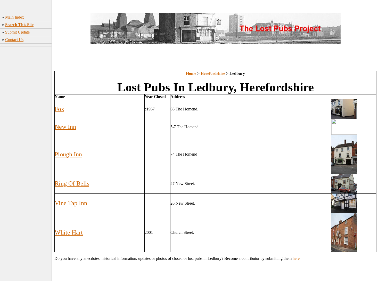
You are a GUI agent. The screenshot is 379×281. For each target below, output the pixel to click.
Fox (59, 109)
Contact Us (14, 39)
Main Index (14, 17)
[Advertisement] (26, 129)
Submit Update (17, 32)
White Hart (69, 232)
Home (191, 73)
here (296, 258)
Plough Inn (68, 154)
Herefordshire (213, 73)
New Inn (65, 126)
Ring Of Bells (72, 183)
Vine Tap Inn (71, 203)
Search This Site (19, 24)
